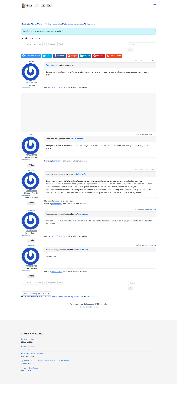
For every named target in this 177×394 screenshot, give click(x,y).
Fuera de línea (31, 155)
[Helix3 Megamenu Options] (155, 5)
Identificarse (57, 87)
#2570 (153, 210)
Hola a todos (51, 65)
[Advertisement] (88, 112)
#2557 (153, 134)
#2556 (153, 61)
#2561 (153, 170)
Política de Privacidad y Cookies (89, 389)
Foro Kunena (92, 307)
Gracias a (83, 307)
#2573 (153, 245)
